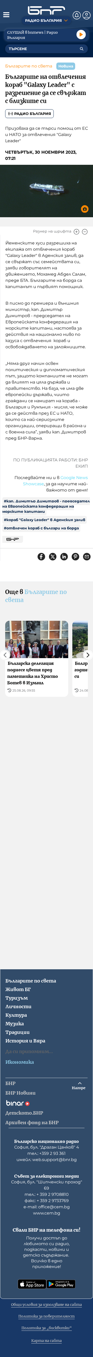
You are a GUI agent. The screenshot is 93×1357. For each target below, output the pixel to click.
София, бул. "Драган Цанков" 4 (46, 1147)
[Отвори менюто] (6, 14)
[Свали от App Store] (32, 1284)
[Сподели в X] (53, 557)
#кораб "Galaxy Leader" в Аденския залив (44, 519)
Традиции (17, 1032)
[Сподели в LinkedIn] (64, 557)
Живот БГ (18, 989)
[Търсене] (82, 49)
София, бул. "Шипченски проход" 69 (46, 1185)
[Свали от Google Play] (61, 1284)
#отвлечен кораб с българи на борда (41, 528)
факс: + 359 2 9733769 (47, 1200)
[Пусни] (81, 34)
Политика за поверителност (46, 1316)
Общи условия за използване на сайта (46, 1304)
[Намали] (85, 232)
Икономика (19, 1062)
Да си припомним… (29, 1051)
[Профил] (86, 15)
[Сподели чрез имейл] (87, 557)
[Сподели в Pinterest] (75, 557)
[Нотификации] (76, 15)
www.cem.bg (46, 1213)
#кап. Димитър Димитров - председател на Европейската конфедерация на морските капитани (46, 506)
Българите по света (28, 66)
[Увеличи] (76, 232)
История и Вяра (25, 1041)
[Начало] (46, 10)
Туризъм (16, 998)
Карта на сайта (46, 1340)
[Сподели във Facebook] (41, 557)
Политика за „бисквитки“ (46, 1328)
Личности (18, 1007)
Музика (14, 1024)
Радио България (32, 113)
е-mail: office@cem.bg (47, 1206)
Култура (16, 1015)
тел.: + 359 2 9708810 (47, 1194)
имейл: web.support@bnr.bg (47, 1159)
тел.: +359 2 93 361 (46, 1153)
